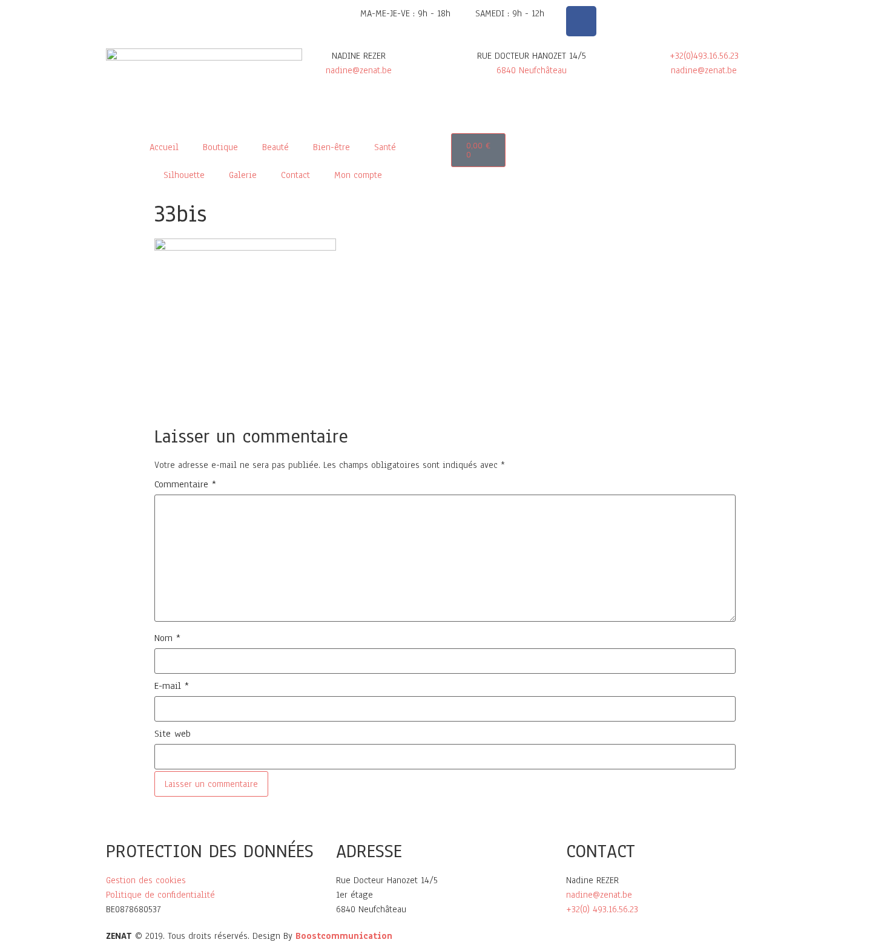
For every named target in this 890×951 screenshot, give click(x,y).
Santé (385, 147)
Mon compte (358, 175)
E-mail (171, 686)
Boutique (220, 147)
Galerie (243, 175)
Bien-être (331, 147)
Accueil (164, 147)
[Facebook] (581, 21)
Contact (295, 175)
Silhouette (184, 175)
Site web (172, 733)
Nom (167, 638)
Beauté (275, 147)
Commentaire (185, 484)
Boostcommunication (343, 936)
